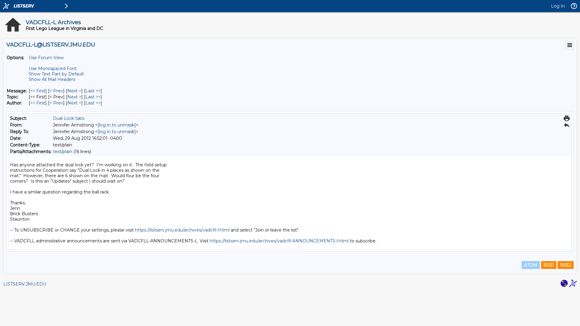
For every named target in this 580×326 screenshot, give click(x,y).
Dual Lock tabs (68, 118)
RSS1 (548, 265)
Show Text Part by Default (56, 74)
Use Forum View (46, 57)
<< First (37, 91)
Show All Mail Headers (52, 79)
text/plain (62, 151)
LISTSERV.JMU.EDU (24, 284)
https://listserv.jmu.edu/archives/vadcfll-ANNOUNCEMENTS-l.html (279, 241)
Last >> (93, 91)
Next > (74, 91)
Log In (558, 6)
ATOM (530, 265)
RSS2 (565, 265)
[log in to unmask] (117, 125)
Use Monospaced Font (53, 68)
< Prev (56, 91)
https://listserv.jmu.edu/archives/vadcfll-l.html (182, 230)
